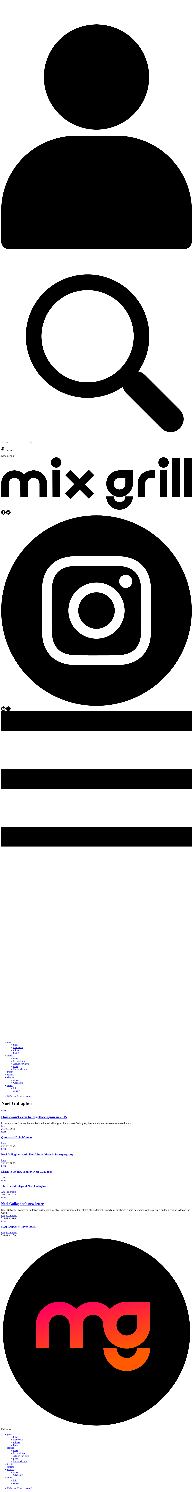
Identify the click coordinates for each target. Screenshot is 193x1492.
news (15, 1058)
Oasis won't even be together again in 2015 (34, 1117)
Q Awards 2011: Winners (16, 1137)
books (16, 1053)
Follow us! (6, 1429)
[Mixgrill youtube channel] (3, 710)
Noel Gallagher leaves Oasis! (18, 1226)
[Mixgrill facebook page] (3, 514)
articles (10, 1055)
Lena (3, 1126)
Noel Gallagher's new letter (22, 1204)
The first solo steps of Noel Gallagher (23, 1186)
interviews (18, 1047)
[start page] (96, 508)
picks (15, 1066)
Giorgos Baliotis (9, 1215)
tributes (16, 1050)
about (10, 1085)
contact (16, 1091)
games (16, 1080)
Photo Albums (20, 1069)
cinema (10, 1074)
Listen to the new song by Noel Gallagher (26, 1171)
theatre (10, 1072)
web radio (9, 450)
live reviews (19, 1061)
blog (15, 1044)
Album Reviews (21, 1063)
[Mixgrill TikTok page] (8, 710)
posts (9, 1042)
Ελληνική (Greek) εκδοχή (19, 1096)
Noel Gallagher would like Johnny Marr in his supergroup (37, 1154)
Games (10, 1077)
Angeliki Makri (8, 1192)
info (15, 1088)
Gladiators (18, 1082)
